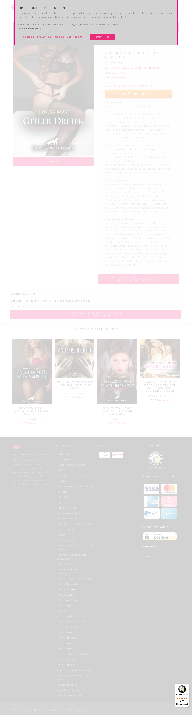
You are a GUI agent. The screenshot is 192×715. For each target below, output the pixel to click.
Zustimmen (103, 37)
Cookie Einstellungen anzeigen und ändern (53, 37)
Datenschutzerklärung (29, 28)
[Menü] (187, 685)
